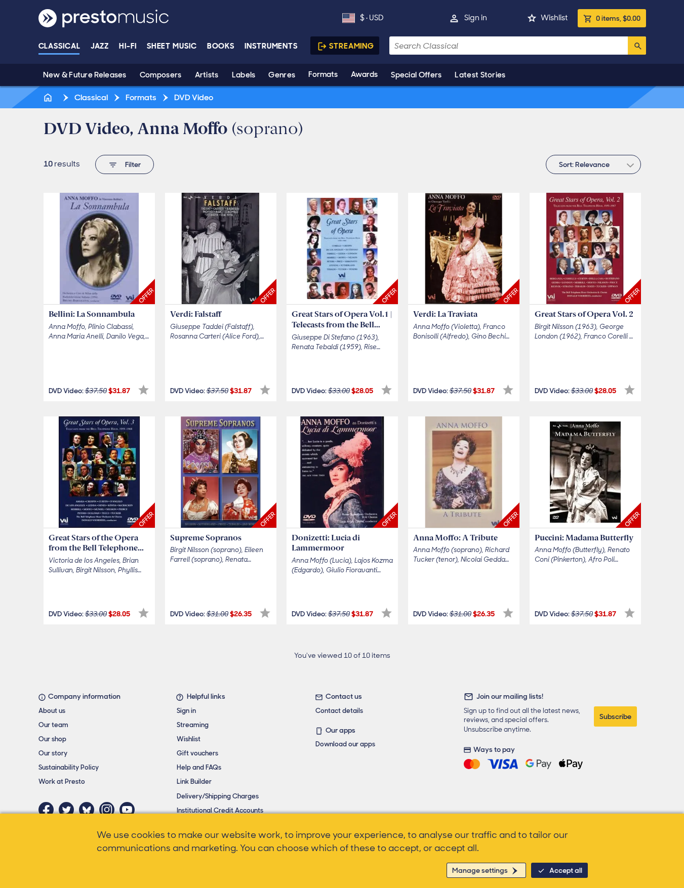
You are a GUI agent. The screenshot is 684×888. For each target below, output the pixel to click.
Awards (364, 74)
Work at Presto (61, 781)
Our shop (52, 739)
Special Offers (416, 75)
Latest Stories (480, 75)
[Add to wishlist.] (143, 390)
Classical (59, 46)
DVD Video (193, 97)
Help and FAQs (199, 767)
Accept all (565, 870)
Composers (161, 75)
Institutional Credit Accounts (220, 810)
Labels (244, 75)
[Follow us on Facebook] (48, 809)
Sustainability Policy (68, 767)
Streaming (351, 46)
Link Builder (194, 781)
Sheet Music (172, 46)
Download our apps (345, 744)
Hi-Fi (128, 46)
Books (221, 46)
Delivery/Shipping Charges (218, 796)
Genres (281, 75)
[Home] (49, 97)
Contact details (339, 710)
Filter (133, 164)
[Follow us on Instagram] (109, 809)
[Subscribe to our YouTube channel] (129, 809)
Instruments (271, 46)
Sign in (475, 18)
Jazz (100, 46)
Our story (52, 753)
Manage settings (480, 870)
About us (51, 710)
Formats (323, 74)
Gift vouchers (197, 753)
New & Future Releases (85, 75)
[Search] (637, 45)
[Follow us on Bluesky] (89, 809)
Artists (207, 75)
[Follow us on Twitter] (69, 809)
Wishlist (554, 18)
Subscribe (615, 716)
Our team (53, 725)
